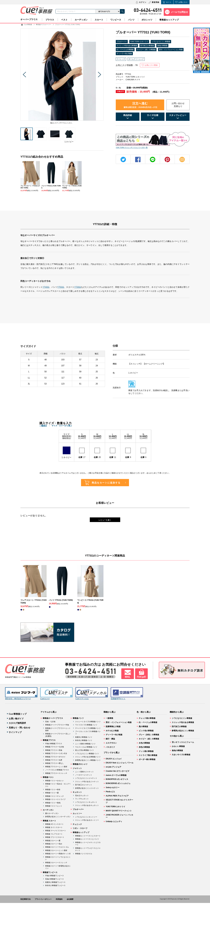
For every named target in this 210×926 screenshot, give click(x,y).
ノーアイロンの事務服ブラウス (57, 770)
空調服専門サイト (118, 699)
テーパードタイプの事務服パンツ (88, 728)
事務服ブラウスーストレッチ (56, 773)
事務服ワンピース (50, 872)
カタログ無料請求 (17, 723)
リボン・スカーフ (80, 828)
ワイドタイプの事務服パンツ (86, 725)
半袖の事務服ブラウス (53, 743)
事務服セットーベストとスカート (88, 836)
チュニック (77, 824)
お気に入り (183, 2)
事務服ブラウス (49, 740)
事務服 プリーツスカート (54, 837)
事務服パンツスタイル (83, 854)
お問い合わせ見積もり (178, 105)
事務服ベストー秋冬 (52, 789)
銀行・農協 (110, 739)
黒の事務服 (143, 726)
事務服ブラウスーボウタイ (55, 757)
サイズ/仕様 (152, 115)
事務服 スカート (49, 821)
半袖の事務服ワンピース (54, 876)
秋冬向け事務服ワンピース (55, 885)
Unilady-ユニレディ (114, 821)
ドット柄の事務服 (146, 751)
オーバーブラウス (29, 19)
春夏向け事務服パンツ (83, 737)
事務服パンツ (78, 718)
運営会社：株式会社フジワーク (18, 699)
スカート (99, 19)
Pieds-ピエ (110, 792)
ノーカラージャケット (83, 775)
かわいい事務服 (178, 746)
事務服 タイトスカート (54, 827)
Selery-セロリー (112, 787)
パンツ (131, 19)
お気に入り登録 (151, 65)
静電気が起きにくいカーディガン (58, 816)
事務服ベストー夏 (52, 793)
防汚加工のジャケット (83, 785)
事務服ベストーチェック (54, 796)
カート (169, 2)
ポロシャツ (147, 19)
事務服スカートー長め (53, 844)
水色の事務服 (144, 743)
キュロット (77, 792)
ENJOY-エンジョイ (114, 759)
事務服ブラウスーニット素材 (56, 767)
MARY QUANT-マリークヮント (119, 811)
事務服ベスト (48, 777)
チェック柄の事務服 (147, 718)
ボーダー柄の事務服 (147, 759)
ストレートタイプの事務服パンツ (88, 721)
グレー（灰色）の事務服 (149, 735)
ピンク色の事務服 (146, 731)
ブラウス (50, 19)
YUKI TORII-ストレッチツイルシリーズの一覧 (132, 147)
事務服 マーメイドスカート (55, 830)
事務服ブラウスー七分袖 (54, 747)
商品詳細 (127, 115)
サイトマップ (15, 732)
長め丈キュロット (82, 795)
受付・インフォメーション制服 (171, 49)
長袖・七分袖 (50, 721)
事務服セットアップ (169, 19)
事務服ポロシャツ (80, 764)
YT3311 (77, 287)
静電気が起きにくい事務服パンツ (88, 760)
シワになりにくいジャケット (86, 778)
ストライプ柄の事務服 (148, 755)
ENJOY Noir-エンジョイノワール (119, 763)
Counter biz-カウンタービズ (117, 771)
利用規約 (59, 899)
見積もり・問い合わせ (19, 727)
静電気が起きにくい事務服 (183, 731)
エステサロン (111, 743)
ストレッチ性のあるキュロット (87, 805)
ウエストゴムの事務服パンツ (86, 747)
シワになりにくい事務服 (161, 41)
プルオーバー (122, 41)
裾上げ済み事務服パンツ (84, 750)
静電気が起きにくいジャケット (87, 788)
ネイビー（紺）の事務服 (146, 49)
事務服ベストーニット (53, 806)
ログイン (142, 2)
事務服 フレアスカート (54, 834)
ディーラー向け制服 (124, 53)
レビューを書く (105, 520)
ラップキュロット (82, 799)
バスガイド (110, 747)
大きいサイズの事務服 (181, 755)
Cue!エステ (45, 699)
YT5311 (60, 287)
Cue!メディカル (82, 699)
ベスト (64, 19)
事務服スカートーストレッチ (56, 862)
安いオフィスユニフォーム (183, 742)
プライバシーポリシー (43, 899)
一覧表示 (43, 426)
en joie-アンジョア (113, 767)
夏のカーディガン (52, 813)
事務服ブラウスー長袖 (53, 750)
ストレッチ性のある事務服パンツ (88, 757)
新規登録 (155, 2)
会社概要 (70, 899)
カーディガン (81, 19)
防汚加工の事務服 (147, 45)
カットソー (77, 813)
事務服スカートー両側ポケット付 (58, 854)
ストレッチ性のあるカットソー (87, 820)
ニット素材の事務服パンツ (85, 744)
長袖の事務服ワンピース (54, 879)
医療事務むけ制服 (113, 726)
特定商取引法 (25, 899)
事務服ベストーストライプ (55, 799)
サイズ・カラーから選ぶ (62, 426)
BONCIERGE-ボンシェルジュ (118, 783)
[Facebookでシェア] (138, 159)
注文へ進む (140, 105)
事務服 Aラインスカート (54, 824)
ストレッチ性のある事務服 (127, 45)
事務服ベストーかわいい (54, 781)
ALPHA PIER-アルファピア (117, 796)
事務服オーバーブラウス (53, 718)
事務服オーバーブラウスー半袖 (57, 725)
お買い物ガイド (16, 718)
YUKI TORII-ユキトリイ (139, 41)
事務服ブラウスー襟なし (54, 763)
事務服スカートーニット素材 (56, 850)
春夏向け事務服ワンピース (55, 882)
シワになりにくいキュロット (86, 802)
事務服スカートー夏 (52, 840)
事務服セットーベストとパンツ (87, 839)
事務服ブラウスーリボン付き (56, 753)
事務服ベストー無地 (52, 803)
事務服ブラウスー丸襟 (53, 760)
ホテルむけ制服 (112, 731)
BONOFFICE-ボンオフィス (117, 779)
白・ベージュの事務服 (125, 49)
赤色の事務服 (144, 747)
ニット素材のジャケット (84, 772)
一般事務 (109, 718)
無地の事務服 (162, 45)
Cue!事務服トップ (18, 714)
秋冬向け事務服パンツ (83, 740)
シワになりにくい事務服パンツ (87, 753)
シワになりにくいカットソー (86, 817)
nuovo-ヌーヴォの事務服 (116, 775)
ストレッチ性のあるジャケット (87, 781)
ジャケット (77, 768)
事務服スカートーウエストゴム (57, 847)
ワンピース (115, 19)
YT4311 (46, 287)
